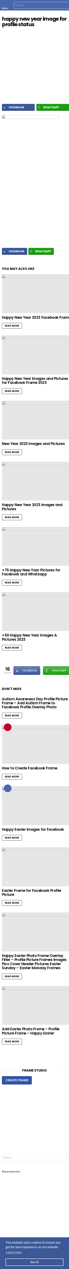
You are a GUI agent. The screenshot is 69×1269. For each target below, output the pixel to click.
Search (63, 1158)
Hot (8, 788)
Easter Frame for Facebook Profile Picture (31, 892)
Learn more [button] (14, 1252)
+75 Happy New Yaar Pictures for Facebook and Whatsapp (31, 572)
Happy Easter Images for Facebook (33, 829)
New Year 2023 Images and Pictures (33, 443)
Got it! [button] (34, 1262)
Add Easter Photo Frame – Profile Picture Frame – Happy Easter (30, 1031)
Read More (12, 325)
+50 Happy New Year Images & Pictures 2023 (29, 637)
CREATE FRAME (17, 1080)
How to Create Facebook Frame (29, 768)
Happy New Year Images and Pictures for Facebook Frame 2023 (35, 380)
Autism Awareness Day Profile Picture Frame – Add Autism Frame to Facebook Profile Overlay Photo (35, 703)
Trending (8, 727)
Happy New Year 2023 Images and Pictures (32, 506)
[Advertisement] (34, 203)
